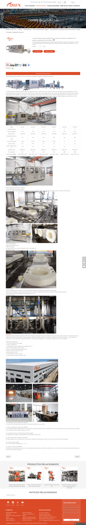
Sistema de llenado (10, 518)
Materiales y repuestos (27, 520)
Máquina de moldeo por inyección (29, 518)
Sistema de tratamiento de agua (29, 517)
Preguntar (38, 51)
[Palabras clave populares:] (65, 2)
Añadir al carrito (49, 51)
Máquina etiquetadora (10, 520)
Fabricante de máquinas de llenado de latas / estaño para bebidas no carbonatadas (69, 486)
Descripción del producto (43, 73)
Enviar (71, 520)
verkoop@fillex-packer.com (46, 515)
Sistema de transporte (26, 512)
